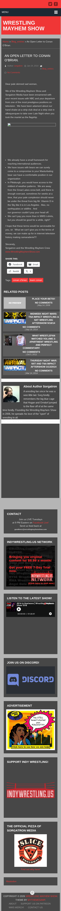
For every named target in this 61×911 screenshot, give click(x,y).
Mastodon (11, 881)
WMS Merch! (16, 907)
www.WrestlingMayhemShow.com (22, 251)
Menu (5, 12)
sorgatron (18, 66)
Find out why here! (30, 869)
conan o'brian (20, 280)
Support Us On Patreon (36, 903)
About (13, 903)
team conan (36, 280)
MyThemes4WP (36, 900)
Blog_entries (17, 41)
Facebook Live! (41, 522)
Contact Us (35, 907)
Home (6, 41)
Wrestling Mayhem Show (23, 25)
